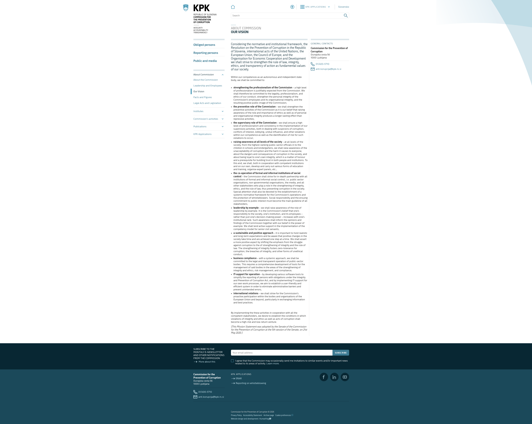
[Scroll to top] (526, 408)
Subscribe (341, 352)
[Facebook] (324, 377)
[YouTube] (345, 377)
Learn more (272, 363)
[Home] (233, 7)
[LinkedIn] (334, 377)
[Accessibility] (292, 7)
